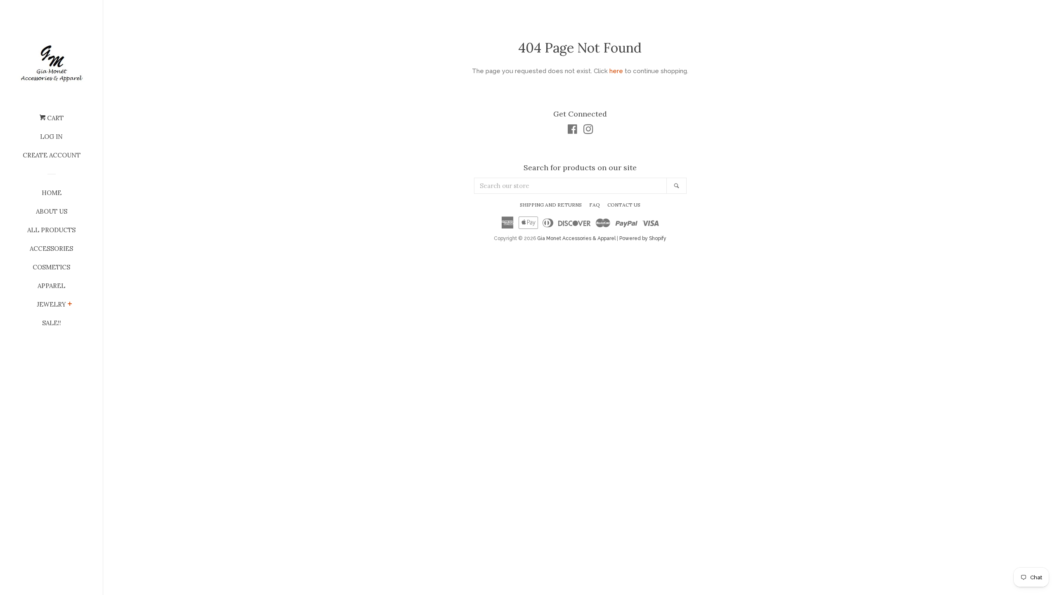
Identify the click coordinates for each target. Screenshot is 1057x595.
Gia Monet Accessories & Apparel (576, 238)
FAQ (594, 205)
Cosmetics (51, 267)
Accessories (51, 248)
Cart (54, 118)
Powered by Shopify (642, 238)
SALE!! (51, 323)
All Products (51, 230)
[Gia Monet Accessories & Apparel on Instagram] (588, 131)
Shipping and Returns (551, 205)
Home (52, 193)
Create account (52, 155)
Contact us (623, 205)
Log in (51, 136)
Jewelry (51, 304)
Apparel (51, 286)
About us (51, 211)
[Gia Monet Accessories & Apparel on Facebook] (572, 131)
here (616, 71)
